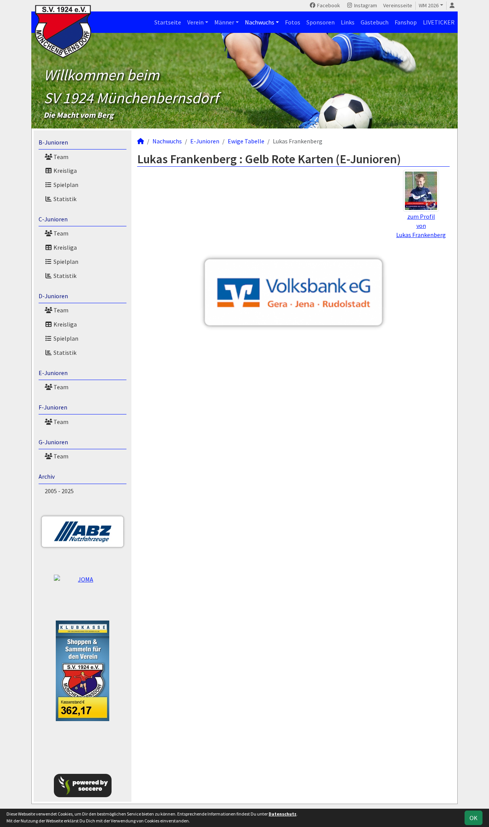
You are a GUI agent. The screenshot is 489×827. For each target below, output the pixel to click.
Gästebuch (375, 22)
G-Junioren (53, 442)
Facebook (328, 5)
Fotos (292, 22)
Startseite (167, 22)
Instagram (365, 5)
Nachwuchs (259, 22)
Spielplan (65, 184)
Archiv (47, 476)
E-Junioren (53, 373)
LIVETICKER (439, 22)
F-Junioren (53, 407)
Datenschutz (282, 814)
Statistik (64, 199)
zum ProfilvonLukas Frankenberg (421, 226)
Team (60, 157)
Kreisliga (64, 170)
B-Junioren (53, 142)
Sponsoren (320, 22)
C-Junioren (53, 219)
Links (348, 22)
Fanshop (406, 22)
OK (474, 818)
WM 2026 (429, 5)
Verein (195, 22)
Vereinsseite (397, 5)
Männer (224, 22)
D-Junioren (53, 296)
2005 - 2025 (59, 491)
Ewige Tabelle (246, 141)
